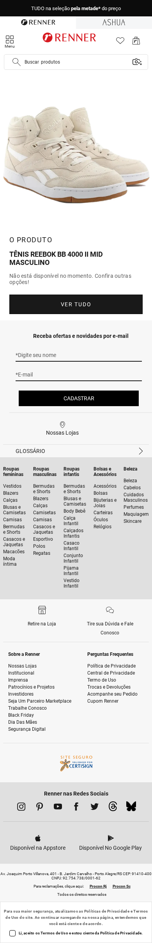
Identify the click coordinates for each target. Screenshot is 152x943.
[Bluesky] (131, 808)
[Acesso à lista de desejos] (120, 42)
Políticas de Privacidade (107, 911)
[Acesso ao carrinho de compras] (136, 42)
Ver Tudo (76, 304)
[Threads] (113, 808)
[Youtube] (58, 808)
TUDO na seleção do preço (76, 8)
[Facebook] (76, 808)
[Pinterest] (39, 808)
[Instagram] (21, 808)
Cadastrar (79, 398)
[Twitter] (94, 808)
